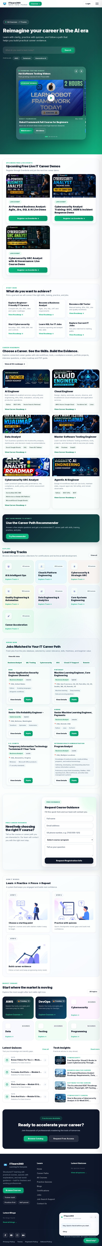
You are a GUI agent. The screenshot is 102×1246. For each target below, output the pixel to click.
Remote (86, 663)
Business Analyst (15, 663)
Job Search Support (46, 1199)
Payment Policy (31, 1242)
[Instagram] (17, 1235)
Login (88, 4)
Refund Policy (46, 1242)
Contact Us (42, 1203)
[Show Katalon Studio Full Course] (54, 136)
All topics (93, 991)
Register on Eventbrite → (28, 218)
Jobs (39, 1195)
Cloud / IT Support (71, 663)
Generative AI (40, 58)
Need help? (91, 1240)
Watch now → (26, 131)
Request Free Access (63, 1138)
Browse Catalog (35, 1138)
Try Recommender (17, 536)
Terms (20, 1242)
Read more (95, 1049)
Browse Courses (13, 1190)
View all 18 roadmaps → (15, 364)
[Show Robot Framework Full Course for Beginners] (46, 136)
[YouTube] (11, 1235)
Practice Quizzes (44, 1182)
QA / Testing (31, 663)
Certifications (43, 1190)
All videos (40, 131)
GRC (58, 663)
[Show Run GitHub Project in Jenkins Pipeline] (51, 136)
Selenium (27, 58)
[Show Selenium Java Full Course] (56, 136)
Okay (65, 1232)
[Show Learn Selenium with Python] (49, 136)
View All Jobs (14, 656)
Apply (28, 699)
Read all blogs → (10, 1222)
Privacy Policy (9, 1242)
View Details (15, 700)
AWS (16, 58)
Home (39, 1169)
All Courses (42, 1178)
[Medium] (23, 1235)
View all (94, 555)
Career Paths (43, 1173)
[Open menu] (97, 4)
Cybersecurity (46, 663)
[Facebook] (5, 1235)
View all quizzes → (79, 1173)
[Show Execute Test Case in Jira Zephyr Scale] (52, 136)
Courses (35, 4)
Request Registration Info (69, 860)
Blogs (39, 1186)
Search (68, 50)
